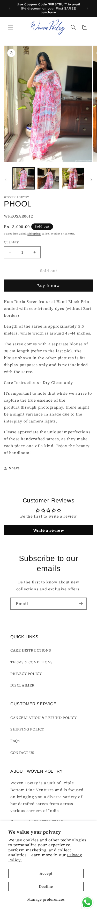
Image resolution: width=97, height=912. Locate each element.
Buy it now (48, 285)
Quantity (11, 242)
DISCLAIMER (22, 685)
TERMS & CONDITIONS (31, 662)
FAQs (15, 740)
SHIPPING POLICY (27, 729)
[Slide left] (5, 179)
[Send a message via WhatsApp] (87, 902)
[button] (10, 27)
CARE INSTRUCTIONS (30, 650)
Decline (46, 886)
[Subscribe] (80, 604)
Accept (46, 873)
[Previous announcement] (9, 8)
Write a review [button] (48, 530)
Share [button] (14, 468)
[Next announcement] (87, 8)
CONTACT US (22, 752)
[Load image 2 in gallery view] (48, 178)
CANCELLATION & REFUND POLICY (43, 717)
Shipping (34, 233)
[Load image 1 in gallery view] (24, 178)
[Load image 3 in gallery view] (73, 178)
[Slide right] (91, 179)
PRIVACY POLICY (26, 673)
